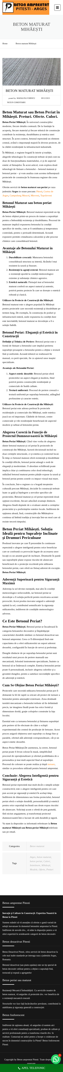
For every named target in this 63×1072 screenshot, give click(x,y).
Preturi (49, 869)
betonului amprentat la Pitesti (44, 926)
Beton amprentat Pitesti (27, 1059)
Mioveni (35, 195)
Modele (33, 869)
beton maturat (44, 857)
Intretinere (35, 865)
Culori (46, 861)
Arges (33, 857)
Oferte (42, 869)
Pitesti (39, 191)
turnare (51, 764)
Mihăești (46, 865)
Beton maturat (37, 846)
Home (5, 43)
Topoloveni (46, 195)
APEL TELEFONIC (33, 1068)
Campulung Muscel (19, 195)
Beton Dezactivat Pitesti (13, 952)
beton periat (36, 861)
